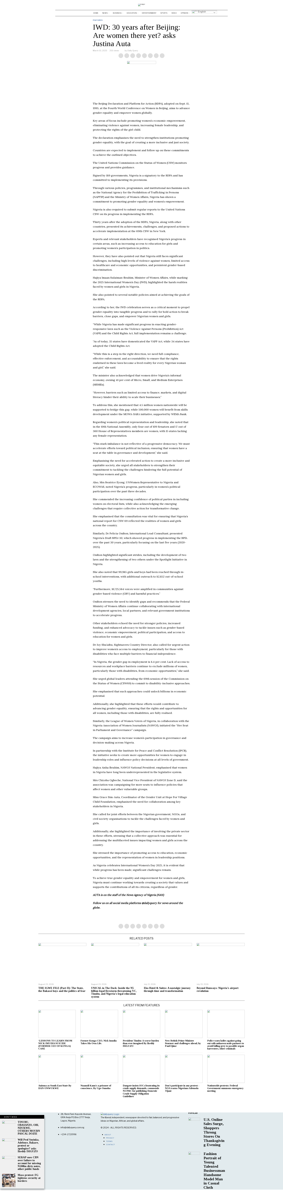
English (201, 11)
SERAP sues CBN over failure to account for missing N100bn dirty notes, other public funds (29, 1163)
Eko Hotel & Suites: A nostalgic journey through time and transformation (167, 989)
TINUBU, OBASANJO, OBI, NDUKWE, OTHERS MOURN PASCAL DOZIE (29, 1128)
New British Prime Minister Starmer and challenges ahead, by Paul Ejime (183, 1043)
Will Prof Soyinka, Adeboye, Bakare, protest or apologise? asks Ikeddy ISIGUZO (28, 1145)
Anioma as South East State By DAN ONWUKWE (54, 1087)
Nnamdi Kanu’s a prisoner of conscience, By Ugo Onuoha (95, 1087)
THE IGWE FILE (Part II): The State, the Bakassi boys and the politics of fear (61, 989)
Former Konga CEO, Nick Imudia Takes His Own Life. (98, 1042)
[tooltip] (217, 5)
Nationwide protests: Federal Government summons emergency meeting (225, 1088)
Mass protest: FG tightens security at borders (29, 1178)
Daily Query (132, 50)
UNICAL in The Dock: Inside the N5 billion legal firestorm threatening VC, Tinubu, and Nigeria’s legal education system (113, 992)
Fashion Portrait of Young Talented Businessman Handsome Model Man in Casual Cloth (214, 1171)
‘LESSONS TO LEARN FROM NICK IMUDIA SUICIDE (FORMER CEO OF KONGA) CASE (55, 1044)
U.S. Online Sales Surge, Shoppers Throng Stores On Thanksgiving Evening (214, 1132)
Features (98, 20)
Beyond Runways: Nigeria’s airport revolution (217, 989)
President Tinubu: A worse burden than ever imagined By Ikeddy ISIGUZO (141, 1043)
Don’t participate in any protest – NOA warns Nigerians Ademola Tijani (182, 1088)
